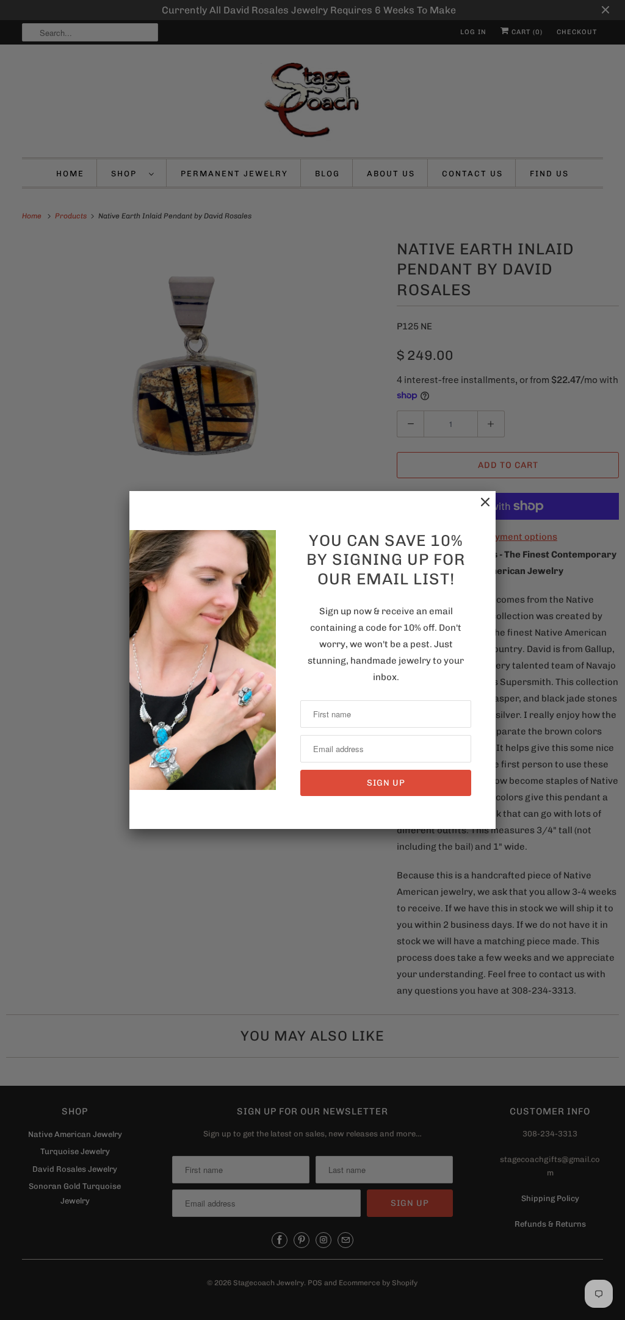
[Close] (479, 508)
